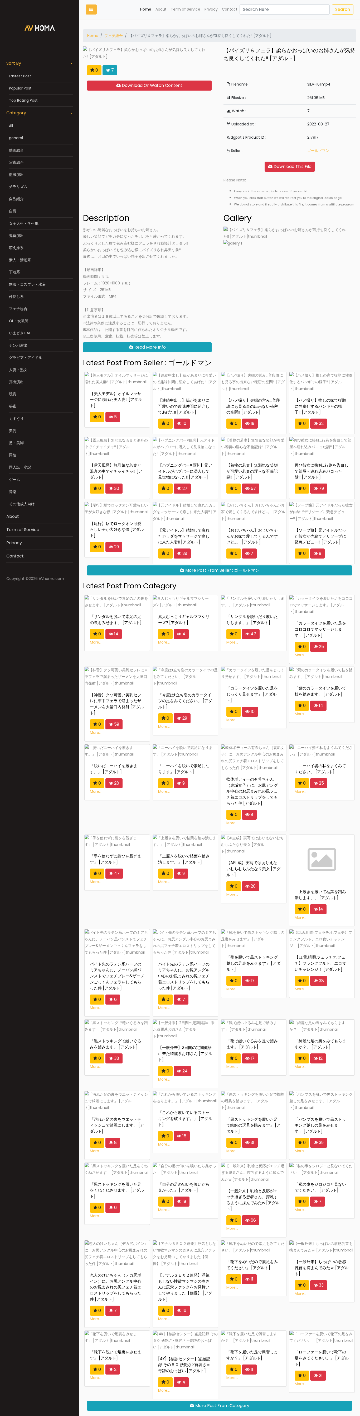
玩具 (12, 394)
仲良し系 (16, 296)
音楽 (12, 491)
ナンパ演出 (18, 345)
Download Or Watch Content (151, 85)
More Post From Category (221, 1406)
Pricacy (14, 543)
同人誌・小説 (20, 467)
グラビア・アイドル (25, 357)
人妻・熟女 (18, 369)
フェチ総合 (18, 308)
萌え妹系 (16, 247)
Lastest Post (20, 76)
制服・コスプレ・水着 (27, 284)
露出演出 (16, 382)
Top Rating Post (23, 100)
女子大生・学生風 (23, 223)
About (12, 516)
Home (145, 9)
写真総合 (16, 162)
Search (342, 9)
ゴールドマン (318, 150)
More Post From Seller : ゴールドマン (221, 570)
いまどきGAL (20, 333)
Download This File (292, 166)
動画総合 (16, 150)
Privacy (211, 9)
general (16, 137)
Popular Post (20, 88)
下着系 (14, 272)
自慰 (12, 211)
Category (16, 113)
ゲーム (14, 479)
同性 (12, 455)
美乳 (12, 430)
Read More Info (149, 347)
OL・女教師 (18, 320)
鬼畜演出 (16, 235)
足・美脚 (16, 443)
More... (95, 642)
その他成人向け (22, 504)
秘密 (12, 406)
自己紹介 (16, 198)
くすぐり (16, 418)
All (11, 125)
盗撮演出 (16, 174)
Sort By (13, 63)
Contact (15, 556)
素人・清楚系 (20, 259)
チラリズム (18, 186)
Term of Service (22, 530)
